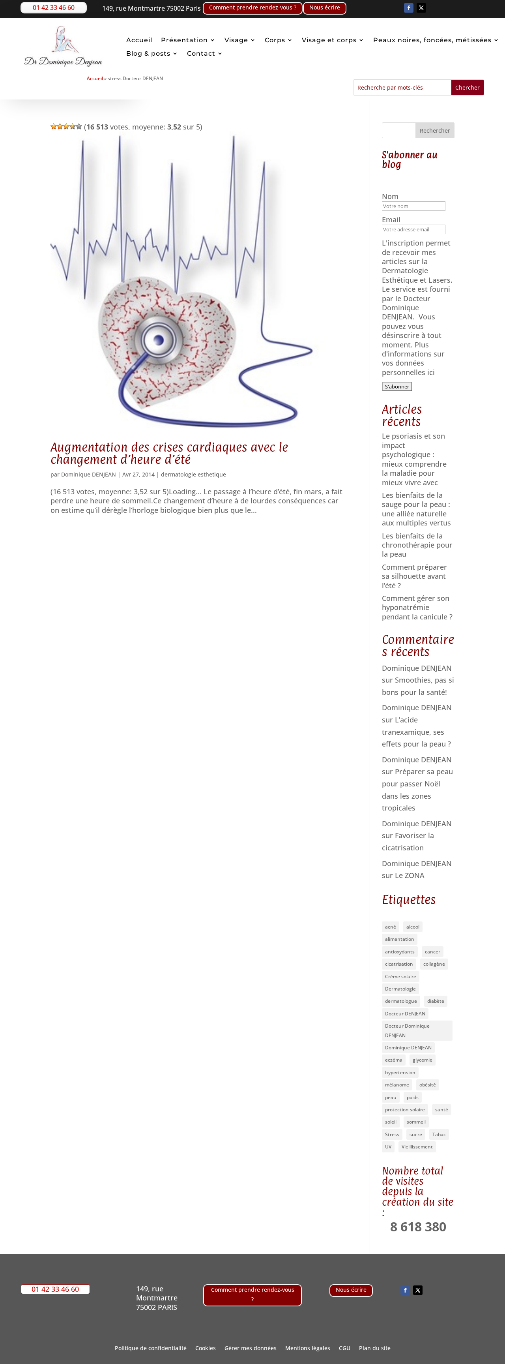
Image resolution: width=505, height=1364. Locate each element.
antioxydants (400, 951)
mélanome (397, 1084)
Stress (392, 1134)
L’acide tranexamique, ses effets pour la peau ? (416, 732)
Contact (201, 53)
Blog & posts (148, 53)
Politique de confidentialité (151, 1348)
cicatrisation (399, 964)
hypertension (400, 1072)
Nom (391, 196)
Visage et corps (329, 40)
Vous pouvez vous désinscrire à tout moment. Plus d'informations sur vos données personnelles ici (413, 344)
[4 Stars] (72, 126)
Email (392, 219)
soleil (391, 1121)
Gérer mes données (250, 1348)
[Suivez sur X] (421, 8)
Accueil (139, 40)
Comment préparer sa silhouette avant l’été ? (414, 576)
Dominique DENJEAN (88, 474)
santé (441, 1109)
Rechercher (435, 130)
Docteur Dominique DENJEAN (407, 1030)
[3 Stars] (66, 126)
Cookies (205, 1348)
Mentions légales (307, 1348)
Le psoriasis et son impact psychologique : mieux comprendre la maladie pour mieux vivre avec (414, 459)
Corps (275, 40)
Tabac (439, 1134)
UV (388, 1146)
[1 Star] (53, 126)
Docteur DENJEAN (405, 1013)
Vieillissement (417, 1146)
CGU (344, 1348)
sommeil (416, 1121)
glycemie (422, 1059)
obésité (427, 1084)
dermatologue (401, 1001)
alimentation (399, 939)
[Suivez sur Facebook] (408, 8)
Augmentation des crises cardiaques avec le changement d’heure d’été (169, 453)
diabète (435, 1001)
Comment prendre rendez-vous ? (252, 7)
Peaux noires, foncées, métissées (432, 40)
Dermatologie (400, 988)
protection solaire (405, 1109)
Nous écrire (324, 7)
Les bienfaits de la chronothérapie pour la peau (417, 545)
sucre (416, 1134)
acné (390, 926)
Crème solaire (400, 976)
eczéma (393, 1059)
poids (413, 1097)
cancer (432, 951)
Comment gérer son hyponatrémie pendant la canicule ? (417, 607)
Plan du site (375, 1348)
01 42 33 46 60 (54, 7)
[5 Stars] (79, 126)
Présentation (184, 40)
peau (391, 1097)
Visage (236, 40)
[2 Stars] (60, 126)
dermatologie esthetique (193, 474)
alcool (412, 926)
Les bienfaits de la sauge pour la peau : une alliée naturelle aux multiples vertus (416, 508)
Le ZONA (410, 875)
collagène (434, 964)
